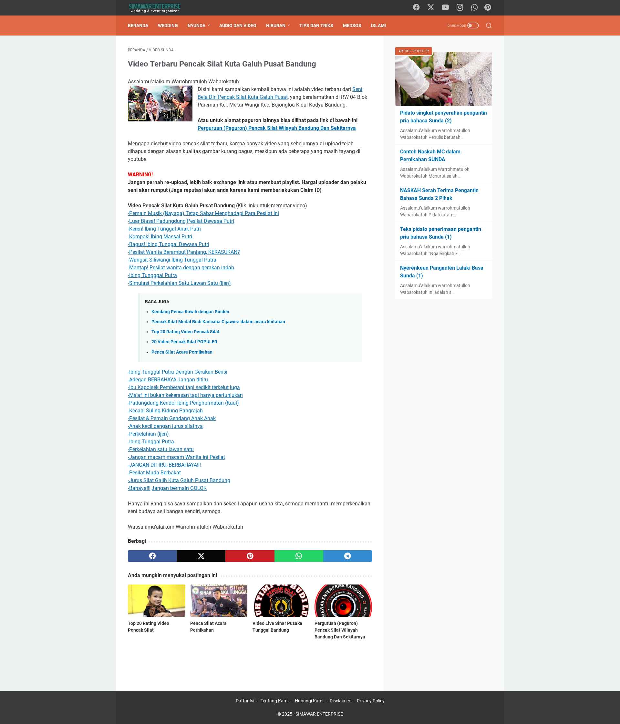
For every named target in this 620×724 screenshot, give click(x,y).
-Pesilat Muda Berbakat (154, 473)
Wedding (168, 25)
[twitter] (430, 8)
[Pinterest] (487, 8)
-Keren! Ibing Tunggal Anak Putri (164, 229)
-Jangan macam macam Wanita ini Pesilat (176, 457)
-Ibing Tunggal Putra (151, 442)
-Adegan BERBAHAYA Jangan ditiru (168, 380)
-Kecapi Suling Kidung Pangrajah (165, 411)
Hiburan (275, 25)
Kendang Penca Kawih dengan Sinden (190, 312)
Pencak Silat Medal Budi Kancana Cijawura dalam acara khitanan (218, 322)
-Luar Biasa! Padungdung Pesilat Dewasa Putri (181, 221)
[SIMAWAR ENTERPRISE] (158, 8)
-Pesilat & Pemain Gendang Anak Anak (172, 418)
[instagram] (459, 8)
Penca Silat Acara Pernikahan (181, 352)
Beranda (138, 25)
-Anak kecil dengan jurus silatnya (165, 426)
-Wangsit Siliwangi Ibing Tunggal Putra (172, 260)
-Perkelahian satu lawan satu (161, 449)
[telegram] (347, 556)
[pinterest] (249, 556)
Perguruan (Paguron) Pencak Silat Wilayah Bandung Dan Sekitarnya (340, 630)
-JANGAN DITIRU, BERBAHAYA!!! (164, 465)
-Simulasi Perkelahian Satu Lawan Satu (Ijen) (179, 283)
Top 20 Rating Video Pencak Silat (185, 332)
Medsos (352, 25)
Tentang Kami (274, 700)
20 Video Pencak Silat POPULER (184, 342)
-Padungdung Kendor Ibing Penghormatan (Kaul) (183, 403)
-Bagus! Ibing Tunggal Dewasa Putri (168, 244)
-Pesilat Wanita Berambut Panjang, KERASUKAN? (184, 252)
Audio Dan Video (237, 25)
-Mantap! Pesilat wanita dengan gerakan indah (181, 267)
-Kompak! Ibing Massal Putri (160, 236)
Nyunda (196, 25)
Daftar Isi (245, 700)
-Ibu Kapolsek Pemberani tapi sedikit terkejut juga (184, 387)
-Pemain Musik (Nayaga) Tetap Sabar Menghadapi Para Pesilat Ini (203, 213)
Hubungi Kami (309, 700)
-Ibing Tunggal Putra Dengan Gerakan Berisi (177, 372)
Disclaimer (340, 700)
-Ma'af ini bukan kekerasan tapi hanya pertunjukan (185, 395)
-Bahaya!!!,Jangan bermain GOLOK (167, 488)
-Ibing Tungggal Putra (152, 275)
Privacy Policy (371, 700)
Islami (378, 25)
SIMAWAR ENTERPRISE (319, 714)
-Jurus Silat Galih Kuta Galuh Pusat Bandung (179, 480)
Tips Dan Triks (316, 25)
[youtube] (445, 8)
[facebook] (416, 8)
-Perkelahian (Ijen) (148, 434)
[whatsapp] (474, 8)
